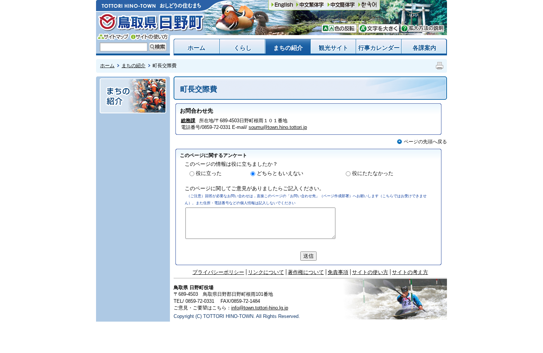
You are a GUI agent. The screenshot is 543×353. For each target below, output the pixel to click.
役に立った (209, 173)
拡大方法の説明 (422, 28)
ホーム (196, 48)
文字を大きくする (378, 28)
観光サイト (333, 48)
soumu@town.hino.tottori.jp (278, 127)
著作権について (306, 272)
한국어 (367, 5)
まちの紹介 (288, 48)
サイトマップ (113, 36)
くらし (243, 48)
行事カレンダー (379, 48)
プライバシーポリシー (218, 272)
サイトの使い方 (149, 36)
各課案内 (424, 48)
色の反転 (343, 28)
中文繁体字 (341, 5)
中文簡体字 (310, 5)
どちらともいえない (280, 173)
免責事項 (338, 272)
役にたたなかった (372, 173)
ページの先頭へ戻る (425, 141)
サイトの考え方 (410, 272)
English (282, 5)
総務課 (188, 120)
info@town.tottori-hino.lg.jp (259, 308)
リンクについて (266, 272)
